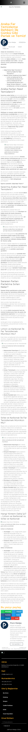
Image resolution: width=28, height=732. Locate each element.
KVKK (4, 709)
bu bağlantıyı (8, 138)
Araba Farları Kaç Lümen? (15, 126)
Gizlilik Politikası (8, 705)
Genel (20, 47)
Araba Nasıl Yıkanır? (18, 183)
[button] (24, 2)
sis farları (8, 305)
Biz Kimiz (5, 693)
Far (8, 48)
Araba (4, 48)
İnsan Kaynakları (8, 713)
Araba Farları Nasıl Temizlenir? (13, 70)
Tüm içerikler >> (16, 644)
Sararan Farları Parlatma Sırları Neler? (15, 75)
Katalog (5, 697)
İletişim (5, 701)
